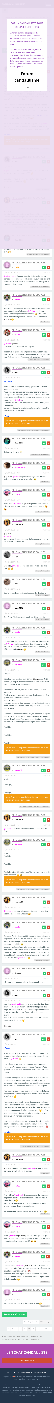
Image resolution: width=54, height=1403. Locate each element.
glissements (22, 430)
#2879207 (46, 473)
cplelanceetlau (36, 286)
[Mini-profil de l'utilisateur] (7, 265)
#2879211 (46, 500)
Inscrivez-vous (27, 1360)
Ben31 (16, 267)
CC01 (16, 1294)
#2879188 (46, 340)
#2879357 (46, 978)
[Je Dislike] (48, 267)
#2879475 (46, 1300)
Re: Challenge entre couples (28, 262)
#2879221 (46, 530)
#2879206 (46, 448)
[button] (9, 1329)
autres (43, 430)
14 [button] (20, 1329)
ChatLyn (43, 254)
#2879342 (46, 907)
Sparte (37, 254)
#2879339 (46, 825)
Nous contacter (39, 1372)
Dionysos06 (31, 254)
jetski (29, 430)
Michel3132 (18, 443)
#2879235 (46, 562)
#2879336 (46, 670)
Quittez (27, 87)
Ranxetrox (34, 430)
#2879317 (46, 637)
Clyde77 (17, 557)
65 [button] (46, 1329)
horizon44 (18, 665)
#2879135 (46, 272)
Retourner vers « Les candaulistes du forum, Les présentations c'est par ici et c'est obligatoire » (22, 1338)
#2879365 (46, 1044)
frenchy (17, 299)
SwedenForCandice (39, 359)
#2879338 (46, 775)
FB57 (16, 584)
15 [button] (24, 1329)
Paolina (43, 512)
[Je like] (44, 820)
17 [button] (33, 1329)
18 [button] (37, 1329)
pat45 (31, 1146)
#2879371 (46, 1191)
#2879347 (46, 932)
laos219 (22, 807)
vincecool (17, 973)
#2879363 (46, 1000)
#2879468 (46, 1262)
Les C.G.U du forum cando (19, 1372)
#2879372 (46, 1232)
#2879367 (46, 1164)
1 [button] (12, 1329)
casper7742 (18, 608)
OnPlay (17, 335)
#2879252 (46, 613)
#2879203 (46, 377)
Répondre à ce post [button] (15, 1314)
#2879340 (46, 849)
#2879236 (46, 589)
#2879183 (46, 305)
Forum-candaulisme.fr (12, 1385)
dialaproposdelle (40, 960)
